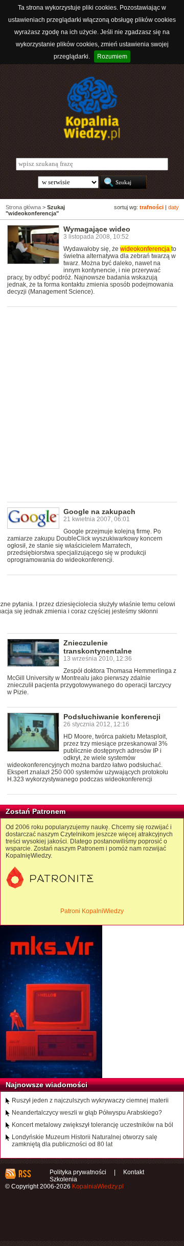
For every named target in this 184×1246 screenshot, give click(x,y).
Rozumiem (112, 56)
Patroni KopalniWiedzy (92, 911)
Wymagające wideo (96, 229)
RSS (24, 1174)
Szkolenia (63, 1179)
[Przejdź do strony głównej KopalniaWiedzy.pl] (92, 108)
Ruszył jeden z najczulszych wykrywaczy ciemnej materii (90, 1100)
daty (173, 207)
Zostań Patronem (35, 811)
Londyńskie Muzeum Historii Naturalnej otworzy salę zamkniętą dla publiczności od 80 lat (84, 1141)
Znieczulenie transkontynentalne (97, 647)
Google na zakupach (99, 511)
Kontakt (133, 1172)
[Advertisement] (92, 403)
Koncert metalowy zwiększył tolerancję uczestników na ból (92, 1124)
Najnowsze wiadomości (46, 1085)
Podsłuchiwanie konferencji (111, 717)
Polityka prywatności (78, 1172)
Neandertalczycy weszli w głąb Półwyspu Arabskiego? (87, 1112)
